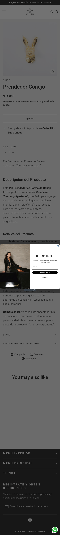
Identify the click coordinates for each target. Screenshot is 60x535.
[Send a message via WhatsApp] (54, 529)
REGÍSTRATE (45, 272)
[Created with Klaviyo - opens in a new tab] (30, 290)
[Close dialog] (58, 246)
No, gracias (45, 277)
